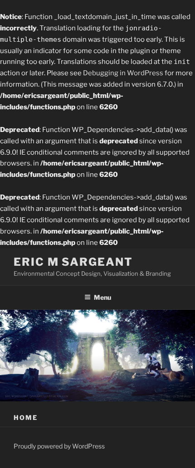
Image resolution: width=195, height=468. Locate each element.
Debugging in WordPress (123, 73)
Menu (102, 297)
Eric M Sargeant (73, 261)
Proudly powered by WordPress (59, 446)
